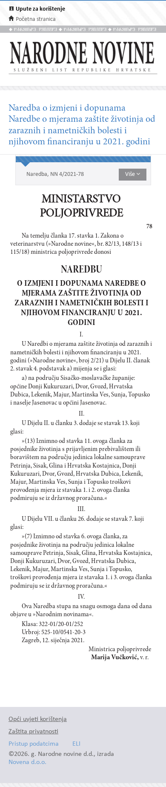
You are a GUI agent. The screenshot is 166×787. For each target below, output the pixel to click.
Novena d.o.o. (27, 762)
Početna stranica (36, 19)
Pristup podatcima (34, 744)
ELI (76, 744)
